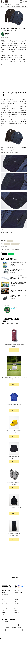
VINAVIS (15, 601)
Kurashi (6, 621)
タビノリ (3, 614)
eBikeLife (3, 612)
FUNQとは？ (7, 625)
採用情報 (14, 627)
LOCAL (16, 595)
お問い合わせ (14, 625)
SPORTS (17, 590)
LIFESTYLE (18, 592)
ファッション (10, 240)
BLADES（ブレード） (6, 608)
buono (15, 610)
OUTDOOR (6, 590)
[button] (0, 638)
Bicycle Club (16, 605)
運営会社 (21, 625)
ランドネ (16, 599)
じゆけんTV (4, 610)
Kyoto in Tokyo (17, 612)
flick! (15, 608)
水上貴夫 (13, 308)
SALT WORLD (16, 603)
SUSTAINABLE (7, 595)
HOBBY (4, 592)
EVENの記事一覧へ (14, 577)
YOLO (3, 621)
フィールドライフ (5, 603)
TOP (2, 6)
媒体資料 (8, 627)
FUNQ (3, 599)
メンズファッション (15, 243)
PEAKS (3, 601)
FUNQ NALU (16, 606)
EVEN (5, 6)
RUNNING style (4, 606)
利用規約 (20, 627)
